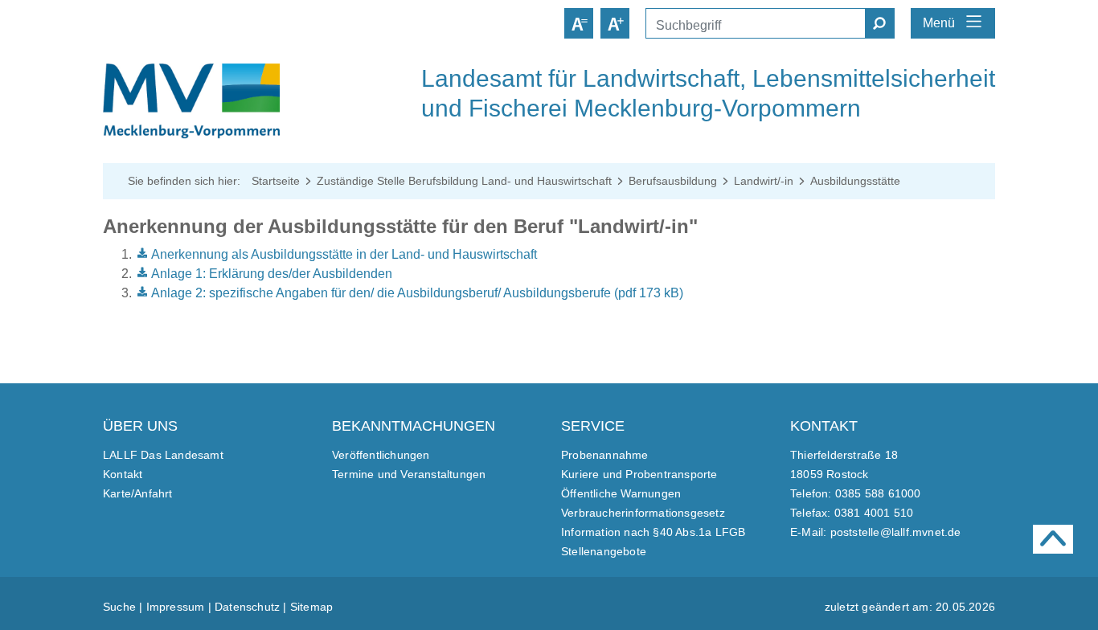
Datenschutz (247, 606)
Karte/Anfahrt (138, 493)
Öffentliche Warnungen (621, 493)
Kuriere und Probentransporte (639, 474)
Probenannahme (605, 454)
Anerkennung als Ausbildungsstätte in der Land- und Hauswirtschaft (344, 254)
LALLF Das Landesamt (163, 454)
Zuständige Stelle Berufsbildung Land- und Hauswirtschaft (464, 180)
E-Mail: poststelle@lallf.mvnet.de (875, 532)
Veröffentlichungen (381, 454)
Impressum (175, 606)
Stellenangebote (603, 551)
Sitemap (311, 606)
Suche (119, 606)
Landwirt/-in (763, 180)
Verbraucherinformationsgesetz (643, 512)
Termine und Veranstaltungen (408, 474)
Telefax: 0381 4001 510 (851, 512)
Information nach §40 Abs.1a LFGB (653, 532)
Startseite (276, 180)
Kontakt (122, 474)
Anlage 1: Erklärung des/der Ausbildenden (271, 273)
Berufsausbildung (673, 180)
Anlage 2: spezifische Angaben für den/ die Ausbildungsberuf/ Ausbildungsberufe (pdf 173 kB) (417, 293)
